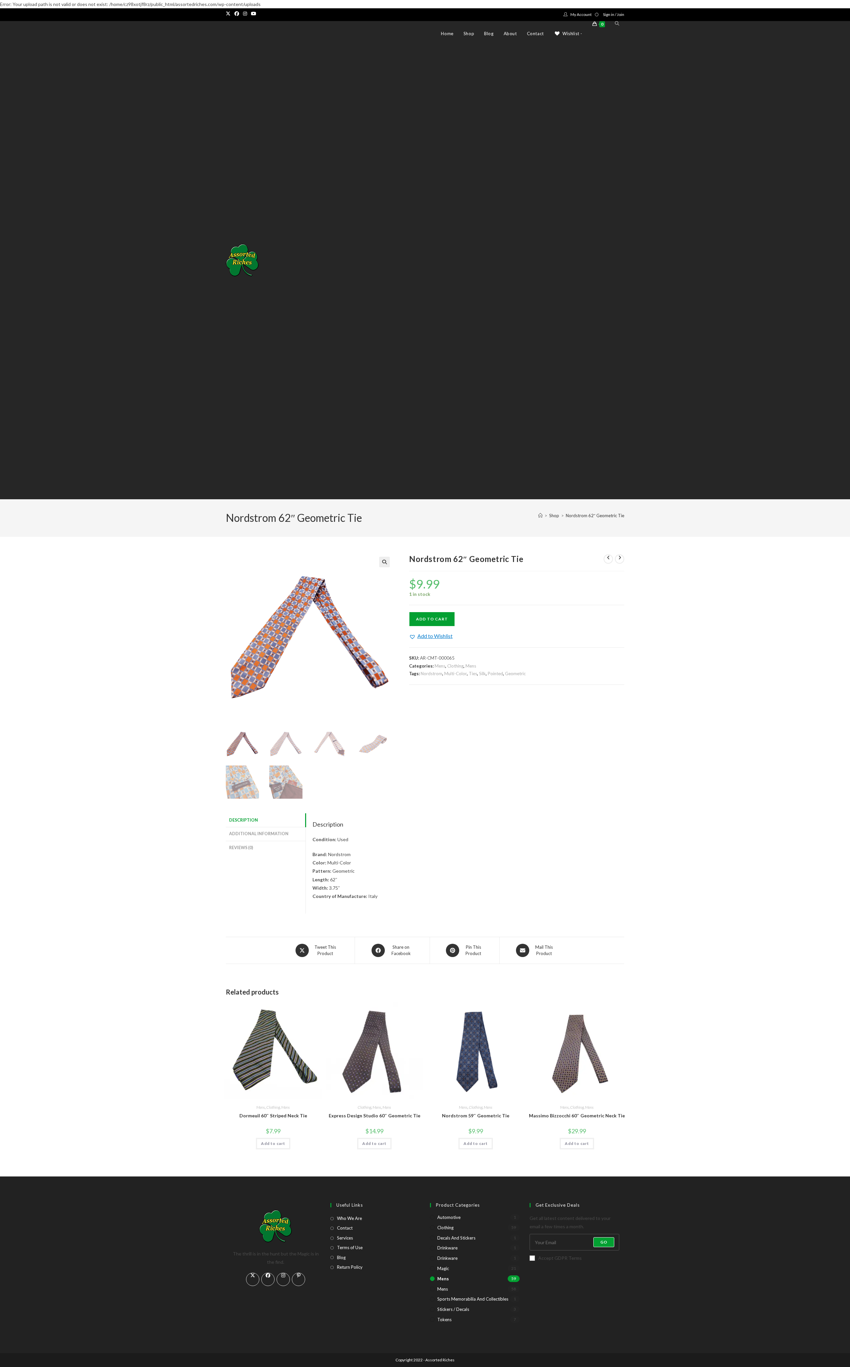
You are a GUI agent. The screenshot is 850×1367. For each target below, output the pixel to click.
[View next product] (619, 559)
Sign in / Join (613, 14)
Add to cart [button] (273, 1143)
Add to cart (432, 618)
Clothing (455, 666)
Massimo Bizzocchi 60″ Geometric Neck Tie (577, 1115)
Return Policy (350, 1267)
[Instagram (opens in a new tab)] (245, 13)
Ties (473, 673)
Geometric (515, 673)
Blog (341, 1257)
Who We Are (349, 1218)
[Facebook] (268, 1279)
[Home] (540, 515)
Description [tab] (243, 820)
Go (603, 1242)
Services (345, 1238)
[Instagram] (283, 1279)
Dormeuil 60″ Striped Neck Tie (273, 1115)
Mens (440, 666)
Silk (482, 673)
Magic (443, 1268)
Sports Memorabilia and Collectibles (472, 1299)
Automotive (449, 1217)
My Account (581, 14)
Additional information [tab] (259, 833)
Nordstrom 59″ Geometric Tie (475, 1115)
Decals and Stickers (456, 1238)
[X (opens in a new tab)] (229, 13)
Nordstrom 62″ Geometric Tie (595, 515)
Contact (345, 1228)
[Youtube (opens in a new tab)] (253, 13)
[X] (252, 1279)
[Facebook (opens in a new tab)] (236, 13)
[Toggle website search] (617, 23)
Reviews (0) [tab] (241, 847)
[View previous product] (608, 559)
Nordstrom (431, 673)
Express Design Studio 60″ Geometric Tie (374, 1115)
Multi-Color (455, 673)
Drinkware (447, 1247)
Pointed (495, 673)
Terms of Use (350, 1247)
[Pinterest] (298, 1279)
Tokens (444, 1319)
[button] (384, 562)
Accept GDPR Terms (560, 1258)
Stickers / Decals (453, 1309)
